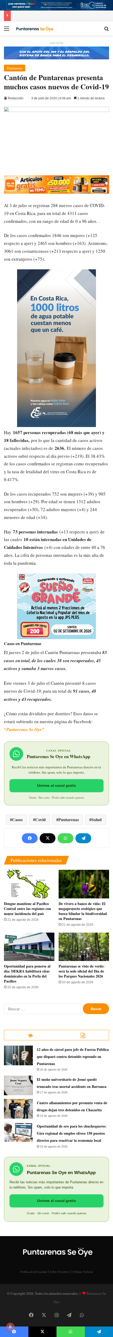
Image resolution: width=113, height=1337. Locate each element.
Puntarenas (14, 68)
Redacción (15, 98)
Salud (96, 819)
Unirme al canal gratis (56, 785)
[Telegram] (83, 838)
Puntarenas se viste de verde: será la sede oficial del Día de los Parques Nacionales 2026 (82, 971)
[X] (47, 838)
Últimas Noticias (82, 1271)
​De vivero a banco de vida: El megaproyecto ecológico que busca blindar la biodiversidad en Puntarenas (83, 911)
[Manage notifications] (10, 1327)
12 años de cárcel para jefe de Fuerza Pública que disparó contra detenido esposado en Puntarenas (73, 1056)
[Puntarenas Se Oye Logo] (34, 28)
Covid (40, 819)
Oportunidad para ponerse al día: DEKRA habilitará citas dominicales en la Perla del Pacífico (27, 973)
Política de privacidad (33, 1271)
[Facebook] (30, 838)
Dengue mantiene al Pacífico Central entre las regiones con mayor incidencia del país (27, 908)
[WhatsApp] (65, 838)
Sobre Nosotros (59, 1271)
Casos (17, 819)
